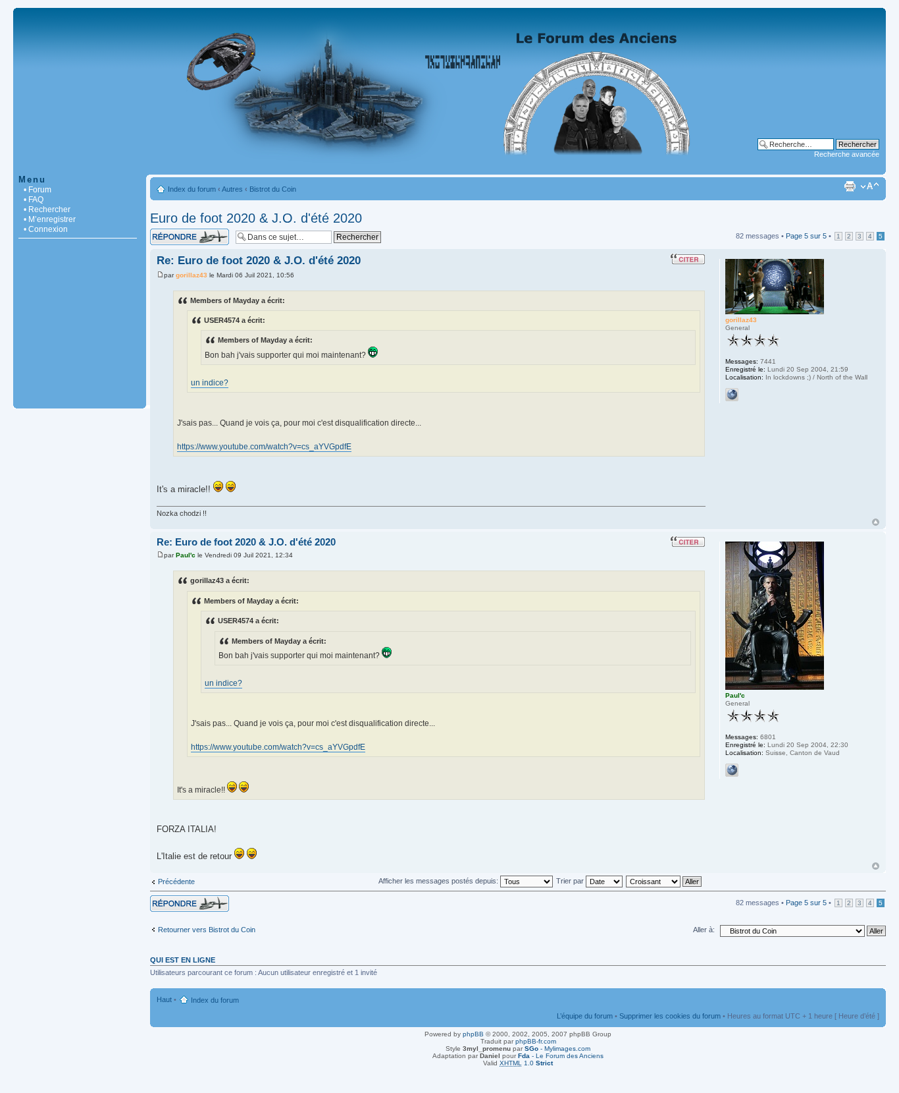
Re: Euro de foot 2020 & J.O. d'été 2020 (259, 260)
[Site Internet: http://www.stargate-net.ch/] (731, 394)
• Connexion (46, 229)
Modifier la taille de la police (869, 186)
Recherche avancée (846, 154)
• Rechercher (47, 209)
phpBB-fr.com (535, 1041)
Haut (875, 522)
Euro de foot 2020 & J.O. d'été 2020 (256, 218)
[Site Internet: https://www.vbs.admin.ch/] (731, 770)
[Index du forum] (449, 167)
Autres (232, 189)
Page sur (806, 236)
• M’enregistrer (50, 219)
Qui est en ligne (182, 960)
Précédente (176, 881)
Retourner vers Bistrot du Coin (206, 930)
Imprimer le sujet (849, 186)
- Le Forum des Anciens (561, 1055)
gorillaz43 (191, 275)
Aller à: (704, 930)
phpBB (473, 1034)
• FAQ (33, 199)
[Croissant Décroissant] (664, 881)
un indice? (209, 382)
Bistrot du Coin (272, 189)
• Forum (37, 189)
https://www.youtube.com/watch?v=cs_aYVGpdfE (264, 446)
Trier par (571, 881)
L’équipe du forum (585, 1016)
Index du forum (192, 189)
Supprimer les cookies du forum (670, 1016)
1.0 (526, 1063)
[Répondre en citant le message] (688, 259)
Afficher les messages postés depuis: (439, 881)
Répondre (166, 233)
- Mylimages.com (557, 1048)
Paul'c (185, 555)
